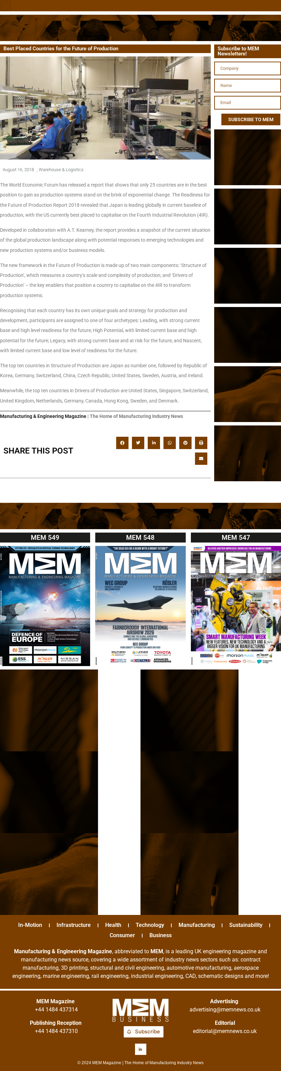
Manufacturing (197, 925)
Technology (150, 925)
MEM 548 (140, 537)
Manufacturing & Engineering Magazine (43, 416)
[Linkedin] (140, 1049)
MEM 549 (45, 537)
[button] (5, 5)
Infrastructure (74, 925)
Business (160, 935)
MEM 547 (236, 537)
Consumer (122, 935)
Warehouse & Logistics (61, 169)
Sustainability (245, 925)
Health (113, 925)
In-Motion (30, 925)
